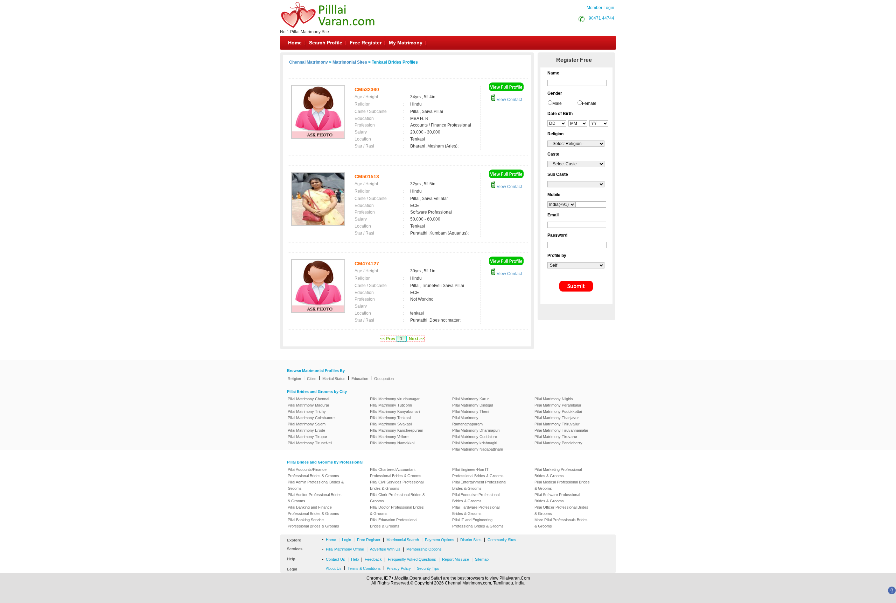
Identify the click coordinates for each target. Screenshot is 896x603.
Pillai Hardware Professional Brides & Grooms (475, 510)
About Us (334, 568)
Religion (294, 378)
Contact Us (335, 559)
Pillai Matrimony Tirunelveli (310, 443)
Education (359, 378)
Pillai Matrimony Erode (306, 430)
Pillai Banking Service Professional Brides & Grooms (313, 523)
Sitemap (482, 559)
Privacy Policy (399, 568)
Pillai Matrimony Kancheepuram (396, 430)
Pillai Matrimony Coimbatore (311, 418)
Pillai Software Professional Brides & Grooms (557, 498)
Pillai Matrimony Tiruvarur (556, 437)
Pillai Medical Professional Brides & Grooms (562, 485)
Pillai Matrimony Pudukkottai (558, 411)
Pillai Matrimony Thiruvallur (557, 424)
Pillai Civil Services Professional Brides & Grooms (397, 485)
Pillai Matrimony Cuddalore (474, 437)
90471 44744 (601, 18)
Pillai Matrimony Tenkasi (390, 418)
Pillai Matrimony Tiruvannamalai (561, 430)
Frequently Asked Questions (412, 559)
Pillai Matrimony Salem (307, 424)
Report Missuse (455, 559)
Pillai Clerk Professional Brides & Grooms (397, 498)
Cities (311, 378)
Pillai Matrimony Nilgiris (553, 399)
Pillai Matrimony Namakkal (392, 443)
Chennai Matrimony (308, 62)
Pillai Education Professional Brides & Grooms (393, 523)
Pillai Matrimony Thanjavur (556, 418)
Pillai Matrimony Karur (470, 399)
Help (355, 559)
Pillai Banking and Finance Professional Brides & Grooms (313, 510)
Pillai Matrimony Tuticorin (391, 405)
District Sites (471, 540)
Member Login (600, 7)
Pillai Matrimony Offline (345, 549)
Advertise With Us (385, 549)
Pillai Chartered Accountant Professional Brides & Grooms (395, 472)
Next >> (416, 338)
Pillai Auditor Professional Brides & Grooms (315, 498)
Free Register (366, 42)
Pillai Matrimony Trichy (307, 411)
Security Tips (428, 568)
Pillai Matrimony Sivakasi (391, 424)
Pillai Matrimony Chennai (308, 399)
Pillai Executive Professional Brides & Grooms (475, 498)
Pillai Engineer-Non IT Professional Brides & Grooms (478, 472)
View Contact (509, 99)
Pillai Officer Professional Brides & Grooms (561, 510)
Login (346, 540)
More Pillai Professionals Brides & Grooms (561, 523)
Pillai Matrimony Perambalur (557, 405)
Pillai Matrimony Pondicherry (558, 443)
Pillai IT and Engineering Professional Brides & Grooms (478, 523)
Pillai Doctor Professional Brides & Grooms (397, 510)
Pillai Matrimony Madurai (308, 405)
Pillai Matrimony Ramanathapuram (467, 421)
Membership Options (424, 549)
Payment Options (439, 540)
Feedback (373, 559)
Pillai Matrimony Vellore (389, 437)
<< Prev (388, 338)
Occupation (384, 378)
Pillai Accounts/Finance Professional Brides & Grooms (313, 472)
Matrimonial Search (402, 540)
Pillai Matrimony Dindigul (472, 405)
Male (557, 103)
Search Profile (325, 42)
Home (295, 42)
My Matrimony (405, 42)
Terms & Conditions (364, 568)
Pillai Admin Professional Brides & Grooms (316, 485)
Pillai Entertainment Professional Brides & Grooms (479, 485)
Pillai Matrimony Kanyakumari (395, 411)
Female (589, 103)
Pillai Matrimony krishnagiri (474, 443)
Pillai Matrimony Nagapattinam (477, 449)
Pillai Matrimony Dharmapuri (475, 430)
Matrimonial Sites (349, 62)
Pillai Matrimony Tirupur (307, 437)
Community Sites (502, 540)
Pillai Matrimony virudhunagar (395, 399)
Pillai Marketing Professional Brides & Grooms (558, 472)
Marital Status (333, 378)
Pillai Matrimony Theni (470, 411)
